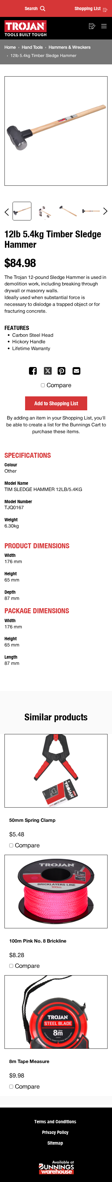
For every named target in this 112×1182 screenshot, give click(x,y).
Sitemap (55, 1143)
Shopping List (88, 8)
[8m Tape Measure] (56, 1012)
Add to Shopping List (56, 403)
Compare (59, 385)
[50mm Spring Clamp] (56, 771)
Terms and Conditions (55, 1121)
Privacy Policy (55, 1132)
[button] (35, 8)
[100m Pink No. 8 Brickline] (56, 891)
